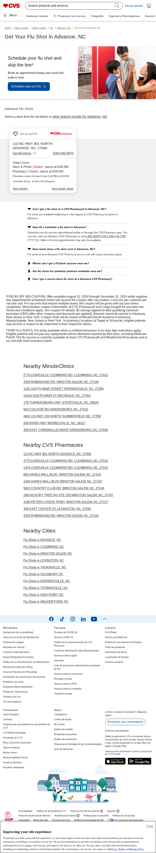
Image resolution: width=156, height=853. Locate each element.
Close (149, 826)
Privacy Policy (118, 849)
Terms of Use (137, 849)
